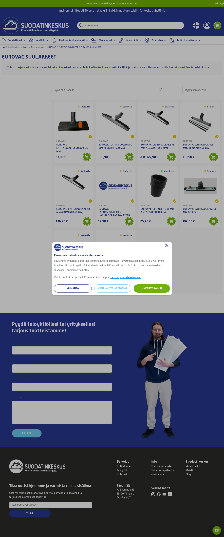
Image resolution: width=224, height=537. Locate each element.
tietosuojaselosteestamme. (125, 277)
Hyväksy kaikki (152, 288)
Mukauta (73, 288)
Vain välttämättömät (112, 288)
